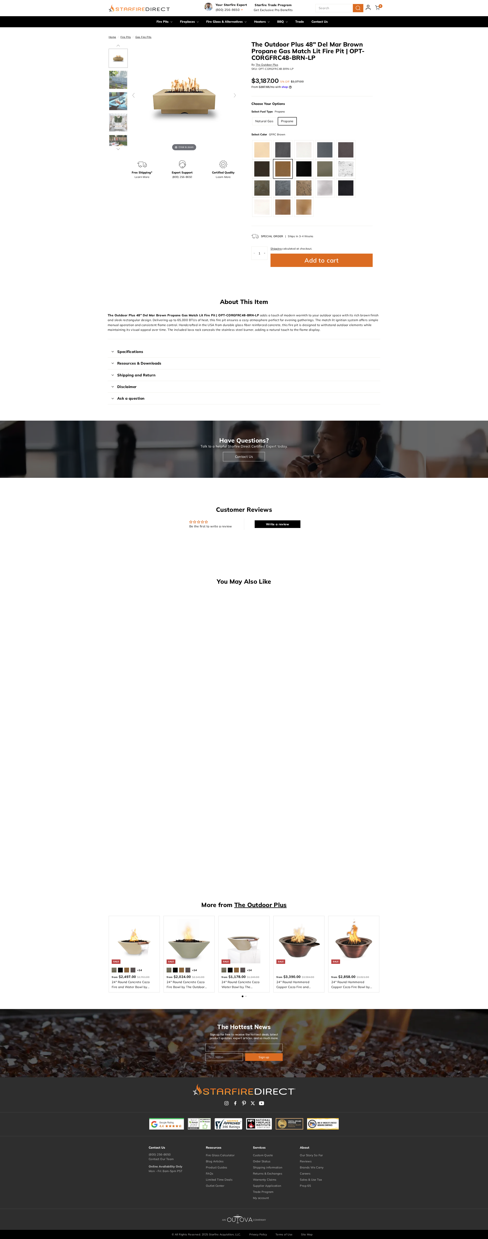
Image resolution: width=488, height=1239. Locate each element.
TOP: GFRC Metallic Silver (324, 188)
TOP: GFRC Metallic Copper (283, 207)
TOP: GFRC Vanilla (262, 149)
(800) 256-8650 (160, 1154)
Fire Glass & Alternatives (225, 21)
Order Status (261, 1161)
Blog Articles (214, 1161)
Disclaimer (127, 386)
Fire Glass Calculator (220, 1155)
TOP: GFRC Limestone (303, 149)
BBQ (281, 21)
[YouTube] (261, 1103)
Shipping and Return (136, 375)
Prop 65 (305, 1186)
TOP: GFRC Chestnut (345, 149)
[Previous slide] (133, 95)
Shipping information (268, 1167)
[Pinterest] (244, 1103)
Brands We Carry (311, 1167)
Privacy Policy (258, 1234)
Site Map (306, 1234)
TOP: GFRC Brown (283, 169)
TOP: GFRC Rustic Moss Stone (262, 188)
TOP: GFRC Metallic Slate (345, 188)
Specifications (130, 351)
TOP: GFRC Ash (324, 169)
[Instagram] (226, 1103)
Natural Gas (264, 121)
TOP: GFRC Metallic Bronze (303, 207)
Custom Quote (263, 1155)
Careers (305, 1173)
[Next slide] (235, 95)
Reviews (305, 1161)
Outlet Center (215, 1186)
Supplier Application (267, 1186)
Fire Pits (163, 21)
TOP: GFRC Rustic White (345, 169)
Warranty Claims (264, 1179)
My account (261, 1198)
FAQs (209, 1173)
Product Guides (216, 1167)
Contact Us (319, 21)
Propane (287, 121)
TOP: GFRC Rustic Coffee (303, 188)
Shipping (276, 248)
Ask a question (131, 398)
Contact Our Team (161, 1159)
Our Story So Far (311, 1155)
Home (112, 37)
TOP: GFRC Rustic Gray (283, 188)
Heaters (260, 21)
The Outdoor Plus (267, 64)
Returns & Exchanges (267, 1173)
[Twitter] (252, 1103)
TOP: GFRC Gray (324, 149)
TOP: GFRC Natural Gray (283, 149)
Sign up (264, 1057)
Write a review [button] (277, 524)
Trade (299, 21)
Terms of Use (284, 1234)
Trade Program (263, 1192)
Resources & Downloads (139, 363)
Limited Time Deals (219, 1179)
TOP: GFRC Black (303, 169)
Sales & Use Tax (311, 1179)
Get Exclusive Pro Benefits (273, 10)
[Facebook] (235, 1103)
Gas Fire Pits (143, 37)
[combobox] (339, 8)
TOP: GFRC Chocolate (262, 169)
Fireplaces (188, 21)
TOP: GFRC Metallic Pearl (262, 207)
